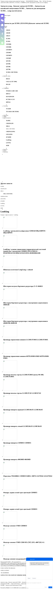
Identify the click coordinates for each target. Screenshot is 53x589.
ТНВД (4, 116)
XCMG (5, 27)
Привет (29, 578)
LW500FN (9, 55)
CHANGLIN (9, 123)
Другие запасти (7, 117)
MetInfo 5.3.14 (9, 587)
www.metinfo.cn (22, 587)
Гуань (46, 587)
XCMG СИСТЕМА (12, 72)
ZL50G (8, 41)
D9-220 (8, 84)
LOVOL (8, 142)
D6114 (8, 79)
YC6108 (8, 108)
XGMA (8, 120)
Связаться (34, 578)
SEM (7, 145)
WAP (4, 17)
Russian (5, 15)
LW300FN (9, 49)
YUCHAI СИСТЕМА (12, 111)
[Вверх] (2, 43)
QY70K (8, 69)
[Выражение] (27, 581)
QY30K (8, 64)
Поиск (4, 150)
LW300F (8, 52)
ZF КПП (8, 137)
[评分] (29, 581)
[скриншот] (33, 581)
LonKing (8, 140)
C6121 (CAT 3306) (11, 81)
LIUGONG (9, 134)
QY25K (8, 61)
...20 (12, 561)
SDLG (8, 126)
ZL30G (8, 38)
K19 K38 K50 (10, 96)
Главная (5, 26)
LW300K (8, 44)
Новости (5, 149)
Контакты (5, 151)
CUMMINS (6, 88)
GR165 (8, 30)
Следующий (15, 561)
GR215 (8, 35)
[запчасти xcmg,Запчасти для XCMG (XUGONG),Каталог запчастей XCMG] (25, 23)
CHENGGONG (10, 131)
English (8, 15)
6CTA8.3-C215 (10, 99)
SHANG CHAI (6, 76)
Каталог (26, 565)
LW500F (8, 58)
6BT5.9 (8, 93)
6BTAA (8, 102)
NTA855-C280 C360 (12, 91)
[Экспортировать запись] (52, 581)
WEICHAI (5, 115)
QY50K (8, 66)
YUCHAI (5, 106)
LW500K (8, 47)
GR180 (8, 33)
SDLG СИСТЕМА (10, 128)
